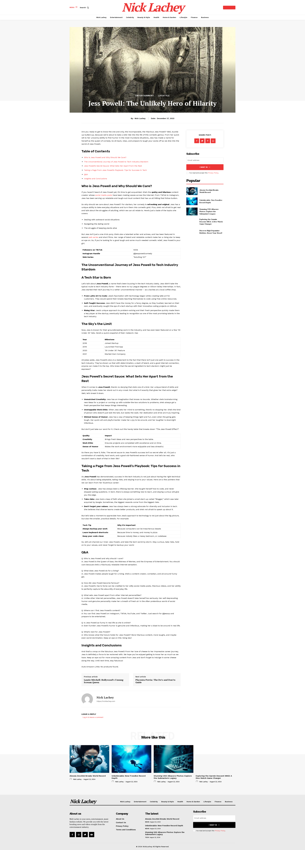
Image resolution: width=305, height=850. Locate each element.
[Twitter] (202, 140)
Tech (147, 837)
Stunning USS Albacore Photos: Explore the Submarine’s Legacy (209, 211)
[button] (85, 7)
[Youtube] (91, 834)
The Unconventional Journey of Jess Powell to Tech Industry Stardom (116, 162)
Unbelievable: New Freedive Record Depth (164, 826)
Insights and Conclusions (95, 178)
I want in (204, 167)
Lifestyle (164, 96)
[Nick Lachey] (87, 699)
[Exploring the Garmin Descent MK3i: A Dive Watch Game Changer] (191, 221)
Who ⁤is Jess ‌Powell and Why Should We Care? (105, 157)
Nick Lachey (140, 118)
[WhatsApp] (213, 140)
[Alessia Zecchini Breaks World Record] (191, 191)
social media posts (103, 195)
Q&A (86, 174)
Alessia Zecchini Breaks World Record (209, 191)
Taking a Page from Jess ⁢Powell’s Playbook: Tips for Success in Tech (115, 170)
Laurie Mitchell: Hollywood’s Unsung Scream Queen (103, 681)
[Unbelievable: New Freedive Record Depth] (191, 201)
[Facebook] (196, 140)
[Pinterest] (207, 140)
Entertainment (144, 96)
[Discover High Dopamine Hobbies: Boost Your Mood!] (191, 232)
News (147, 822)
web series (93, 237)
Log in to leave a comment (93, 717)
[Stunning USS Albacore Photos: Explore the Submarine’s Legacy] (191, 211)
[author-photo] (71, 779)
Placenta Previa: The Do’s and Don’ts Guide (155, 681)
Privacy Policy (213, 173)
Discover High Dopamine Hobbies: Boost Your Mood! (210, 231)
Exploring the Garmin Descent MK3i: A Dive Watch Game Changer (211, 221)
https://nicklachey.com (106, 701)
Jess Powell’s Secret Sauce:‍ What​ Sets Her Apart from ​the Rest (113, 166)
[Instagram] (78, 834)
